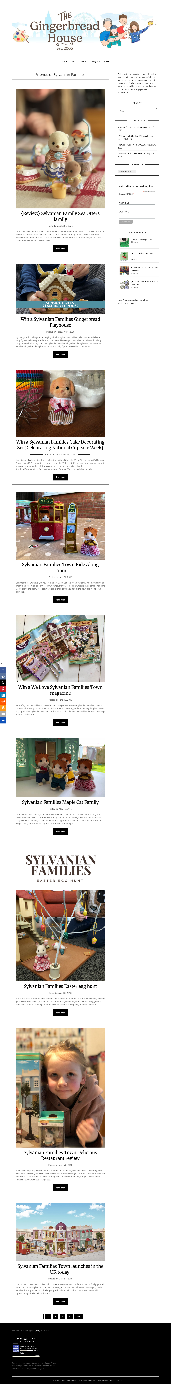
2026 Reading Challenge (26, 1340)
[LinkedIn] (3, 695)
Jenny (38, 1330)
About (74, 61)
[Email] (3, 714)
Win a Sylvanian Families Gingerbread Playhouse (60, 322)
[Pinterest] (3, 689)
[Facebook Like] (3, 676)
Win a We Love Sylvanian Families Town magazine (60, 690)
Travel (106, 61)
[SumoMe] (3, 720)
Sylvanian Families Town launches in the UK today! (60, 1269)
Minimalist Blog (99, 1380)
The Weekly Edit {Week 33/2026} (132, 153)
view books (36, 1355)
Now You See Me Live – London (131, 127)
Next (78, 1316)
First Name (124, 203)
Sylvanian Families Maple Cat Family (60, 802)
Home (64, 61)
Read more (60, 248)
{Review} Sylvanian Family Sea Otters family (60, 216)
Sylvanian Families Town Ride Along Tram (60, 567)
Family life (95, 61)
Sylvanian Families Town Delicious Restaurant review (60, 1155)
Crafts (83, 61)
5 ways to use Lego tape (141, 239)
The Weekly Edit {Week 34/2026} (132, 144)
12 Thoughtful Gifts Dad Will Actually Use (135, 136)
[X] (3, 682)
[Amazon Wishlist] (3, 708)
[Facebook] (3, 670)
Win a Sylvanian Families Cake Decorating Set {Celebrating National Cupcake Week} (60, 445)
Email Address (126, 194)
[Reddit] (3, 701)
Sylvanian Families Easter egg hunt (60, 986)
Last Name (124, 212)
